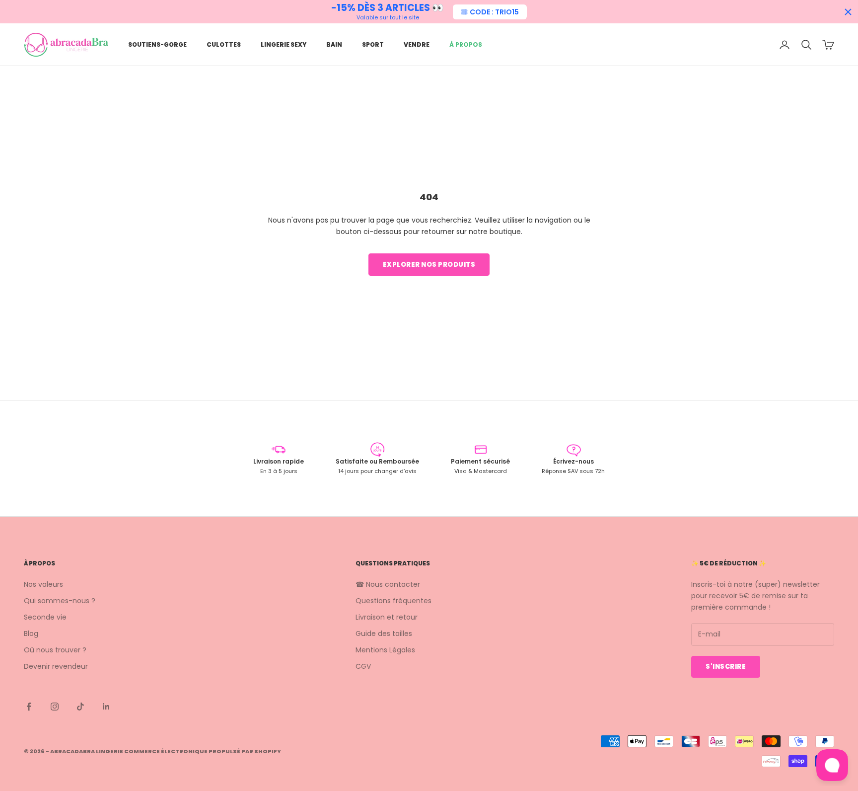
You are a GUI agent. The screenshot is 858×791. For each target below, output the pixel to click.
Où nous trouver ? (55, 650)
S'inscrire (726, 666)
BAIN (334, 44)
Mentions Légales (385, 650)
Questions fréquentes (393, 601)
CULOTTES (224, 44)
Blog (31, 633)
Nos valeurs (43, 584)
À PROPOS (465, 44)
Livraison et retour (387, 617)
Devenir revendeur (56, 666)
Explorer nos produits (429, 264)
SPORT (373, 44)
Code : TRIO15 (494, 12)
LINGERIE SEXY (283, 44)
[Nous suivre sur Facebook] (29, 707)
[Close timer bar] (848, 12)
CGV (363, 666)
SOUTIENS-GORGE (157, 44)
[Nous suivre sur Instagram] (55, 707)
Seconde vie (45, 617)
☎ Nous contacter (388, 584)
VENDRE (416, 44)
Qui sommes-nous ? (59, 601)
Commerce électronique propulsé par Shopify (202, 751)
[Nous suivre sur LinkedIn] (106, 707)
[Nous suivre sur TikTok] (80, 707)
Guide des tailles (384, 633)
